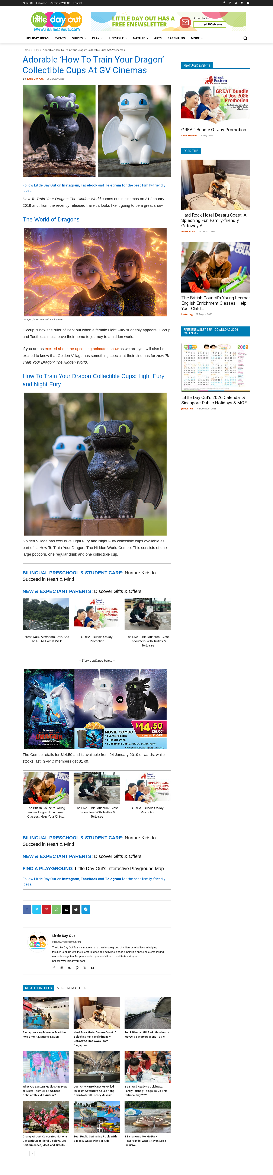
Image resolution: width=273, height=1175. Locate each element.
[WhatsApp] (56, 909)
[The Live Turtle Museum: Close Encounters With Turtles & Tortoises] (148, 614)
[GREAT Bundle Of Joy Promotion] (97, 614)
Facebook (89, 185)
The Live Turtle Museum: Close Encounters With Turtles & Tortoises (148, 641)
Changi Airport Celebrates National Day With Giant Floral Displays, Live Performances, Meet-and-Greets (45, 1141)
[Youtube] (247, 3)
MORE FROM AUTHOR (72, 988)
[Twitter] (236, 3)
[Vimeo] (242, 3)
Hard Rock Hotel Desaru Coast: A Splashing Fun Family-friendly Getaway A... (214, 220)
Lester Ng (187, 314)
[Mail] (71, 968)
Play (36, 50)
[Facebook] (224, 3)
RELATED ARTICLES (38, 988)
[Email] (66, 909)
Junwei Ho (187, 408)
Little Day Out (35, 78)
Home (26, 50)
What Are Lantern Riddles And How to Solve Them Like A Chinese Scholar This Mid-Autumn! (45, 1091)
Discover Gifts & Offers (117, 591)
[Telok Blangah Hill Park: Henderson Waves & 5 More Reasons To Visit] (148, 1013)
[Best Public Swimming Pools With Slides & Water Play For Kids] (97, 1117)
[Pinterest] (46, 909)
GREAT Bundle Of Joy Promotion (213, 129)
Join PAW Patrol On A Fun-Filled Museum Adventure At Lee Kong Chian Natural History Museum (94, 1091)
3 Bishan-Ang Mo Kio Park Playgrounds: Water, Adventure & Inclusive (145, 1141)
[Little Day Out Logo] (57, 21)
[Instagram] (230, 3)
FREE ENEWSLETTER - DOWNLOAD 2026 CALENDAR (211, 331)
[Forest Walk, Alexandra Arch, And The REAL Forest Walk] (46, 614)
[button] (245, 38)
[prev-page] (25, 1153)
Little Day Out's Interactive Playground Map (119, 868)
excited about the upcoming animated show (82, 349)
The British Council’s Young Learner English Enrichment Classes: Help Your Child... (46, 812)
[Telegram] (85, 909)
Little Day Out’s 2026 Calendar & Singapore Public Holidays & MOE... (215, 400)
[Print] (76, 909)
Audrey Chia (188, 231)
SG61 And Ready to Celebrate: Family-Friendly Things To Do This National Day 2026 (146, 1091)
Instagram (70, 185)
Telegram (113, 185)
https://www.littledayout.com (66, 942)
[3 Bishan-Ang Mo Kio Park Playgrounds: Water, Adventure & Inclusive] (148, 1117)
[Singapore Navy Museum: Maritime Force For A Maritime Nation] (46, 1013)
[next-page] (32, 1153)
